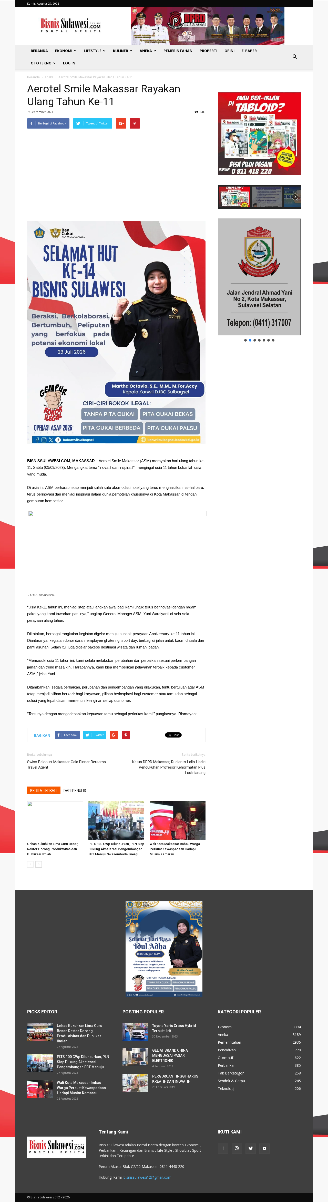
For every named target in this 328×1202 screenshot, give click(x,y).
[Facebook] (223, 1148)
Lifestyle (92, 50)
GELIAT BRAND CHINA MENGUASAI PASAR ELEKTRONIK (170, 1055)
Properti (208, 50)
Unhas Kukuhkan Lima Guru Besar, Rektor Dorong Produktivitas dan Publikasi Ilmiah (52, 849)
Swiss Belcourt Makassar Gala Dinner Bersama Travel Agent (66, 765)
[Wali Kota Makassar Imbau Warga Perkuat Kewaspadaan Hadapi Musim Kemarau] (178, 820)
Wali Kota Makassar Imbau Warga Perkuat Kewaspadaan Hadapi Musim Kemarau (175, 849)
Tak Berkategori (231, 1073)
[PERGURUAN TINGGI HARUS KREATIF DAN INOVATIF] (135, 1083)
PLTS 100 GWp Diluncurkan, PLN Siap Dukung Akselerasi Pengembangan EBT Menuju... (83, 1062)
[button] (295, 57)
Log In (69, 63)
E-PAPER (249, 50)
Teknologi (226, 1088)
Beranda (39, 50)
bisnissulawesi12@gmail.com (147, 1177)
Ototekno (41, 63)
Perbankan (226, 1065)
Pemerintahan (177, 50)
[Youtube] (264, 1148)
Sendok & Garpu (231, 1080)
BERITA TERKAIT (43, 791)
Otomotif (225, 1057)
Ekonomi (63, 50)
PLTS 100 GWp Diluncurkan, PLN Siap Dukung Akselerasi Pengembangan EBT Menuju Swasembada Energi (116, 849)
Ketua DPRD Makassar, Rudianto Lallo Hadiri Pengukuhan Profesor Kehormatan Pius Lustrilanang (169, 767)
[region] (259, 145)
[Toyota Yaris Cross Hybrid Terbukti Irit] (135, 1032)
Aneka (146, 50)
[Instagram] (237, 1148)
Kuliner (120, 50)
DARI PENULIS (75, 791)
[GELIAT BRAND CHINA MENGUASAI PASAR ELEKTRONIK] (135, 1057)
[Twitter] (250, 1148)
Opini (229, 50)
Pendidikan (227, 1050)
